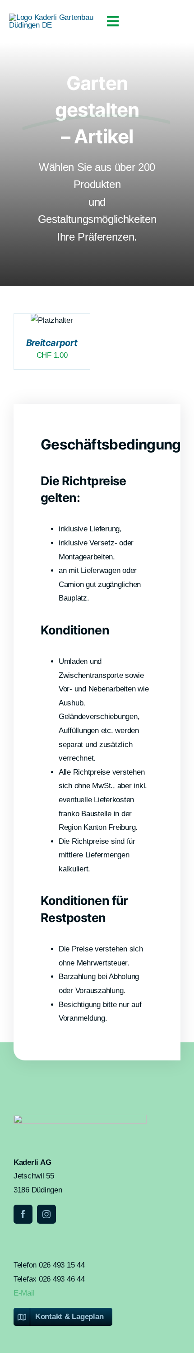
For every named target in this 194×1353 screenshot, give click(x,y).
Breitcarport (52, 342)
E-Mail (24, 1293)
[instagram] (46, 1214)
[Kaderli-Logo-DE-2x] (53, 17)
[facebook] (23, 1214)
